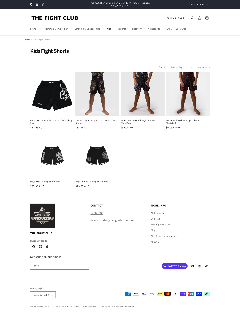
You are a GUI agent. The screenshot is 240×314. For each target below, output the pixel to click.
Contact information (125, 306)
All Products (157, 212)
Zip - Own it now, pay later (165, 235)
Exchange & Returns (161, 224)
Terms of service (89, 306)
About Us (156, 241)
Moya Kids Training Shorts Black (45, 181)
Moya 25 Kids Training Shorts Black (92, 181)
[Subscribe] (85, 266)
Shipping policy (106, 306)
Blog (153, 230)
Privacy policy (73, 306)
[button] (35, 28)
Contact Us (96, 213)
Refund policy (58, 306)
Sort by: (163, 67)
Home (27, 39)
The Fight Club (43, 306)
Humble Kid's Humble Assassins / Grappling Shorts (51, 121)
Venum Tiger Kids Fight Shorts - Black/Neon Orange (96, 121)
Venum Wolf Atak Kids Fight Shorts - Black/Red (183, 121)
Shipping (155, 218)
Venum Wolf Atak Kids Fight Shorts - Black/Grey (138, 121)
